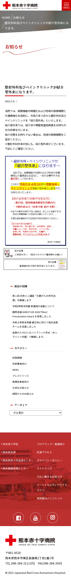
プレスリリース (20, 375)
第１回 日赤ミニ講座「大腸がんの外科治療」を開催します (34, 298)
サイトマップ (44, 468)
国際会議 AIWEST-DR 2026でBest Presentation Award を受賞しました (31, 314)
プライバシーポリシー (49, 460)
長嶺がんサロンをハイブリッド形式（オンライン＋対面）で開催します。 (34, 334)
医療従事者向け (20, 381)
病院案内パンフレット (49, 498)
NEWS (15, 369)
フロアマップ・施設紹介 (51, 444)
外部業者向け (19, 363)
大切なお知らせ (20, 387)
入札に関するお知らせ (49, 476)
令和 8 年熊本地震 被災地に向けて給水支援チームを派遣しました (35, 324)
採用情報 (17, 357)
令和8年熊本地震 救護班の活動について (33, 306)
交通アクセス (44, 452)
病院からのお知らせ (23, 393)
